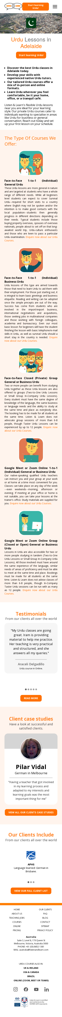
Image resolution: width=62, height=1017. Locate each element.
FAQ (45, 913)
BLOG (45, 917)
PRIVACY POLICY (45, 930)
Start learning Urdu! (35, 7)
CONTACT (45, 922)
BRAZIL (31, 976)
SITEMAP (45, 926)
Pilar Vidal (31, 767)
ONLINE (16, 926)
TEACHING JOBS (16, 917)
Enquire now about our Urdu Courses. (31, 339)
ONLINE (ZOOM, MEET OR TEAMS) (31, 980)
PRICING (17, 930)
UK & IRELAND (31, 968)
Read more (31, 698)
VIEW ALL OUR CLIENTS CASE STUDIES (31, 812)
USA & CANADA (31, 972)
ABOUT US (17, 913)
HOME (17, 909)
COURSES (16, 922)
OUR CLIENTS (45, 909)
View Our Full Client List (31, 890)
